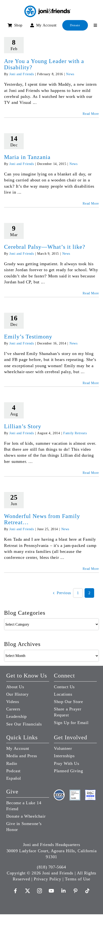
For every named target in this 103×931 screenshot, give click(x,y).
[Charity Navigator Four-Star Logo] (90, 791)
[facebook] (15, 891)
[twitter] (27, 891)
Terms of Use (77, 879)
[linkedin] (63, 891)
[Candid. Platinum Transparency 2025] (74, 791)
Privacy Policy (47, 879)
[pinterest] (75, 891)
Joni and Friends (21, 74)
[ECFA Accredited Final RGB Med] (59, 790)
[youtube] (51, 891)
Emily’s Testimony (28, 336)
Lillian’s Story (22, 426)
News (70, 74)
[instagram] (39, 891)
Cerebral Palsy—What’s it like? (44, 247)
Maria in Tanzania (27, 157)
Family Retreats (75, 433)
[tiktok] (87, 891)
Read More (91, 114)
